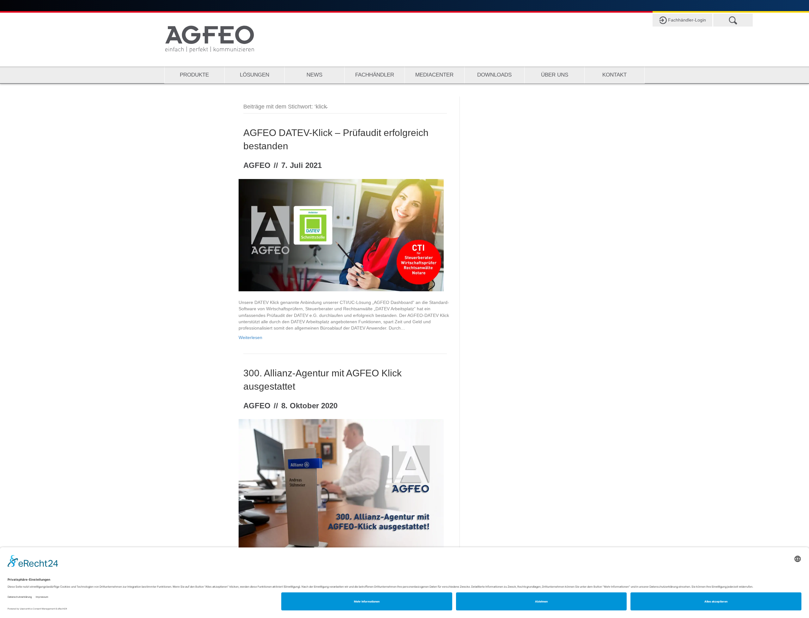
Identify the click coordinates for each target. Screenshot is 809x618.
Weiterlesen (250, 337)
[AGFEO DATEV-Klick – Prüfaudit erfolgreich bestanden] (341, 234)
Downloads (494, 75)
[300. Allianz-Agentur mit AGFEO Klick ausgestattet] (341, 487)
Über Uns (554, 75)
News (314, 75)
